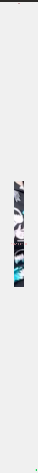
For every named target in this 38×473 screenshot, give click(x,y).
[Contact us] (36, 470)
